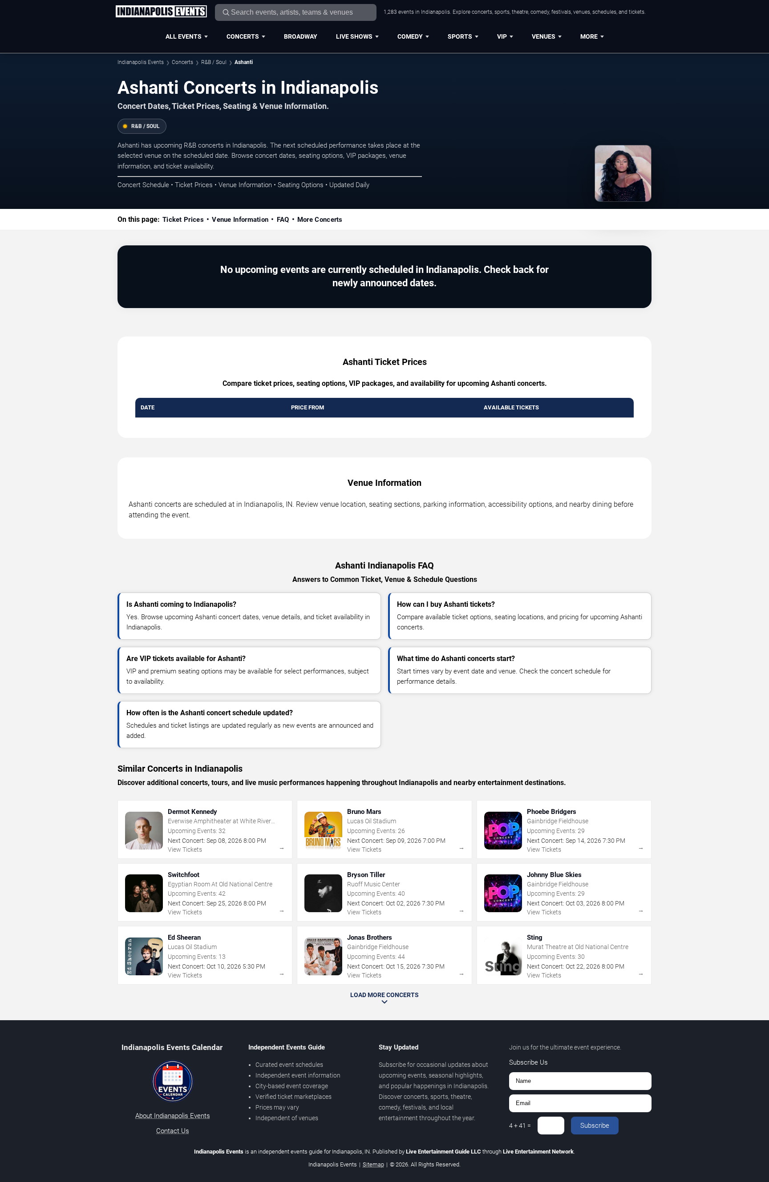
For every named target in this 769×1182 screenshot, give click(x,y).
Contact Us (172, 1131)
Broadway (300, 36)
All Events (184, 36)
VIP (502, 36)
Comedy (410, 36)
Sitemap (373, 1164)
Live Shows (354, 36)
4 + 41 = (520, 1125)
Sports (460, 36)
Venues (543, 36)
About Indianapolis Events (172, 1116)
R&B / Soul (214, 62)
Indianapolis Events (140, 62)
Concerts (243, 36)
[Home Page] (161, 12)
